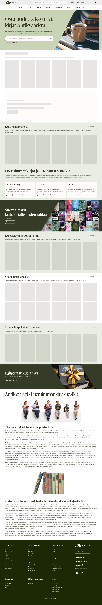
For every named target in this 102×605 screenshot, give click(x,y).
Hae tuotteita (83, 552)
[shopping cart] (95, 2)
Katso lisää (91, 126)
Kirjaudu (89, 2)
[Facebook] (77, 573)
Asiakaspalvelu (80, 2)
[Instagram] (83, 573)
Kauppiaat (71, 2)
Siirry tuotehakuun (10, 42)
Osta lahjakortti (10, 380)
